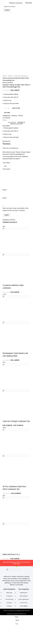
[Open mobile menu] (3, 3)
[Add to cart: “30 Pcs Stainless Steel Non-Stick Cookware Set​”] (5, 483)
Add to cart (16, 108)
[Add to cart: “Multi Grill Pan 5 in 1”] (5, 551)
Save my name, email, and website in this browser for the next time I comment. (15, 209)
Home (5, 76)
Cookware (14, 115)
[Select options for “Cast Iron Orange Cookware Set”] (5, 418)
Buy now (7, 112)
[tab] (12, 122)
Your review (7, 169)
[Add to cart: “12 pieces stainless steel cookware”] (5, 282)
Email (5, 198)
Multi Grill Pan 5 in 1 (11, 554)
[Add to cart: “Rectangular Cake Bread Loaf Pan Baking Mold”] (5, 350)
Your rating (6, 162)
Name (5, 190)
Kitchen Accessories (21, 76)
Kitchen (10, 76)
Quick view (9, 282)
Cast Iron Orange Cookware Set (16, 421)
